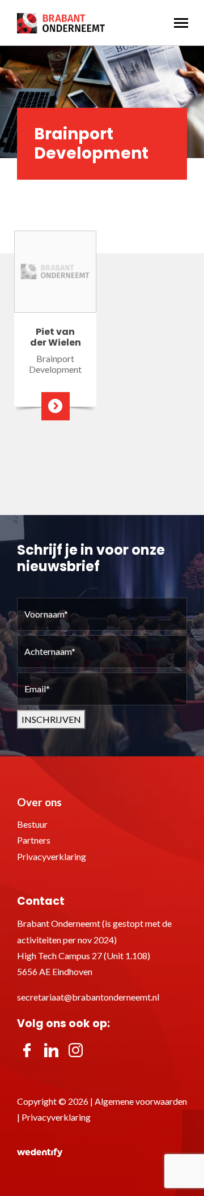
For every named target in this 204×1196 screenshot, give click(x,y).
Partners (33, 840)
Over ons (39, 801)
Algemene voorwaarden (141, 1101)
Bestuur (32, 824)
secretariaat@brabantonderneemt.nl (88, 996)
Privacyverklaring (51, 856)
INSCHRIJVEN (51, 719)
